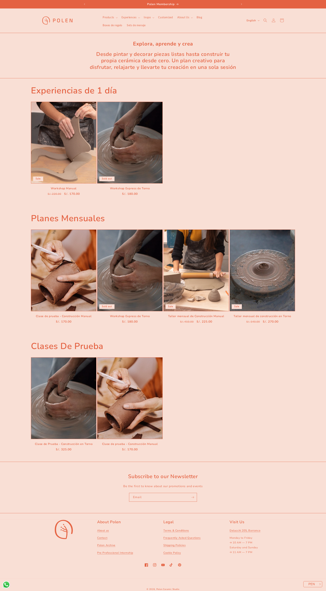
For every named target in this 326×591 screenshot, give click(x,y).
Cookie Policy (172, 553)
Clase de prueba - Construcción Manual (64, 316)
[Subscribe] (192, 497)
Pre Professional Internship (115, 553)
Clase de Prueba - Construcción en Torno (64, 444)
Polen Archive (106, 545)
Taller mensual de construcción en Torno (262, 316)
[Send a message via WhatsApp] (6, 584)
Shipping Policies (174, 545)
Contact (102, 538)
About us (103, 530)
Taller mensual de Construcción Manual (196, 316)
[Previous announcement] (84, 4)
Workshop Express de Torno (130, 188)
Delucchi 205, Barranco (245, 530)
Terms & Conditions (176, 530)
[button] (109, 18)
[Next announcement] (241, 4)
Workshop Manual (64, 188)
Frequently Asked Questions (182, 538)
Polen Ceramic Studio (167, 589)
